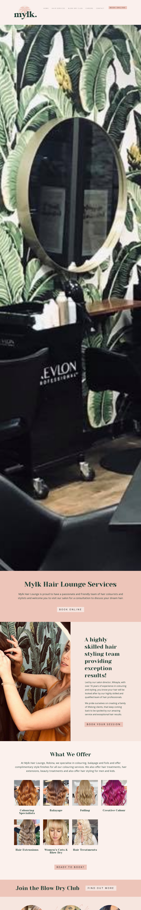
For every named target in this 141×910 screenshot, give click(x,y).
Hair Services (58, 8)
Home (46, 8)
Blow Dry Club (75, 8)
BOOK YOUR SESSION (104, 724)
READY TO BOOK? (71, 867)
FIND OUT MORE (101, 888)
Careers (89, 8)
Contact (100, 8)
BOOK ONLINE (118, 8)
